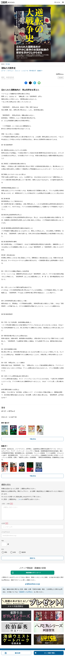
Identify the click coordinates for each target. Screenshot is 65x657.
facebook (26, 83)
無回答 (24, 552)
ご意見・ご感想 (5, 503)
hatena (34, 83)
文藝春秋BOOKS (7, 2)
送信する (32, 558)
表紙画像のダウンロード (33, 572)
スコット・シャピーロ (21, 70)
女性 (14, 552)
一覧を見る (32, 439)
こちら (20, 499)
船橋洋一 (40, 70)
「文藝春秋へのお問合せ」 (26, 592)
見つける (57, 2)
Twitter (30, 83)
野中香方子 (32, 70)
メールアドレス (5, 532)
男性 (5, 552)
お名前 (3, 523)
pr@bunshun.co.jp (32, 584)
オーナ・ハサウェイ (7, 70)
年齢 (2, 540)
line (39, 83)
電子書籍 (8, 64)
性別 (2, 549)
